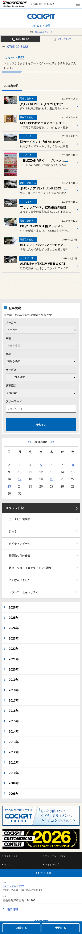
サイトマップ (52, 864)
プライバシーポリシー (56, 856)
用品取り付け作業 (19, 555)
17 (20, 479)
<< (29, 441)
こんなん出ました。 (21, 580)
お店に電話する (22, 39)
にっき (13, 531)
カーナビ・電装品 (19, 519)
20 (51, 479)
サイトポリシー (12, 856)
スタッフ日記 (15, 508)
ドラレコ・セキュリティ (23, 592)
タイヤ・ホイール (19, 543)
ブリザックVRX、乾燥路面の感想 (43, 207)
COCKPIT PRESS (42, 4)
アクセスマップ (64, 39)
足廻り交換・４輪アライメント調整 (30, 567)
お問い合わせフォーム (42, 32)
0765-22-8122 (17, 47)
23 (9, 486)
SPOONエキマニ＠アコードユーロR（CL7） (51, 123)
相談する (21, 927)
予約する (60, 927)
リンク (7, 864)
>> (52, 441)
